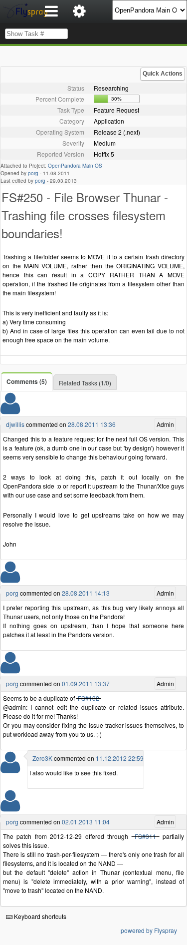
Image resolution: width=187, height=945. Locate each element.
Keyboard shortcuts (39, 916)
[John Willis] (10, 409)
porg (33, 173)
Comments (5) (26, 381)
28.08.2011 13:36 (92, 424)
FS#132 (88, 698)
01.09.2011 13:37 (86, 683)
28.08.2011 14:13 (86, 593)
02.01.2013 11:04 (86, 821)
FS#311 (145, 836)
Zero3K (42, 758)
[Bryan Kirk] (10, 768)
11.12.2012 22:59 (120, 758)
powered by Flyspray (149, 930)
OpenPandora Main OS (75, 165)
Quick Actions (163, 73)
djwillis (15, 424)
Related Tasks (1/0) (85, 382)
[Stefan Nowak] (10, 578)
